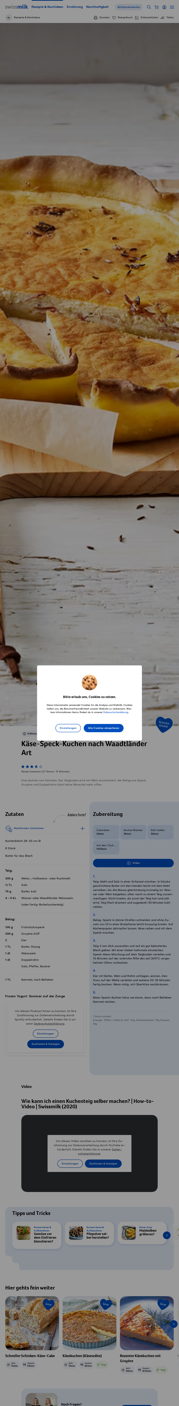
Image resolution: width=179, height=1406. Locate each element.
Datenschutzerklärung (115, 712)
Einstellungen (68, 728)
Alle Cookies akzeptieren (103, 728)
